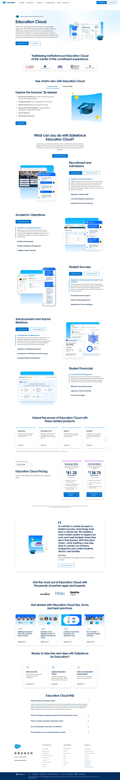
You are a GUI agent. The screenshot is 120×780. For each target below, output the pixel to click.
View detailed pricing (70, 494)
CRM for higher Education (73, 704)
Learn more (21, 123)
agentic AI (82, 706)
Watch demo (21, 43)
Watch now (21, 642)
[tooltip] (26, 461)
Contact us (80, 684)
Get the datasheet (59, 156)
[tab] (52, 86)
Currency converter (21, 461)
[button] (106, 438)
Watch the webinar (65, 565)
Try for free (35, 43)
